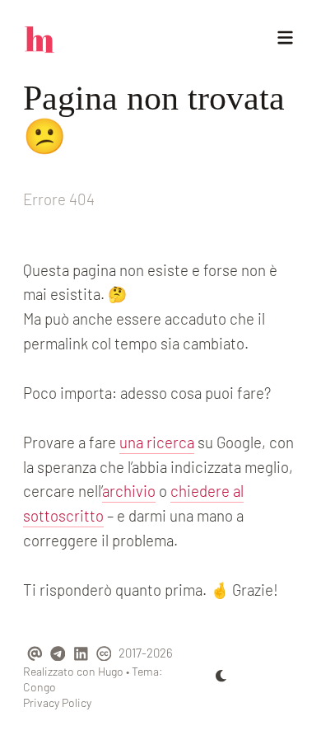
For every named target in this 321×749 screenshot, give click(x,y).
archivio (129, 490)
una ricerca (156, 442)
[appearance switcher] (221, 676)
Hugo (110, 671)
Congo (39, 687)
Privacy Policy (57, 702)
